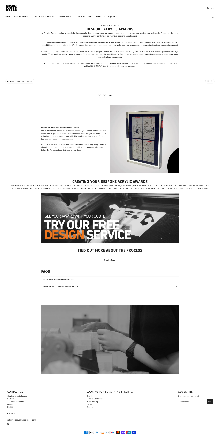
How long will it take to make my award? (60, 286)
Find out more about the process (110, 250)
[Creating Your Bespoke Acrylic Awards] (110, 218)
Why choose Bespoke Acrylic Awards (58, 280)
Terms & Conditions (95, 399)
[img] (208, 8)
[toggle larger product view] (207, 81)
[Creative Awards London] (12, 8)
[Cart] (213, 16)
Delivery (90, 404)
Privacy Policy (92, 402)
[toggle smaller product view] (212, 81)
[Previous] (104, 96)
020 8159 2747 (96, 66)
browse (10, 81)
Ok (209, 401)
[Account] (212, 8)
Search (89, 396)
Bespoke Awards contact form (121, 63)
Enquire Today (110, 260)
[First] (99, 96)
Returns (90, 407)
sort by (20, 81)
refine (30, 81)
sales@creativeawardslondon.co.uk (160, 63)
